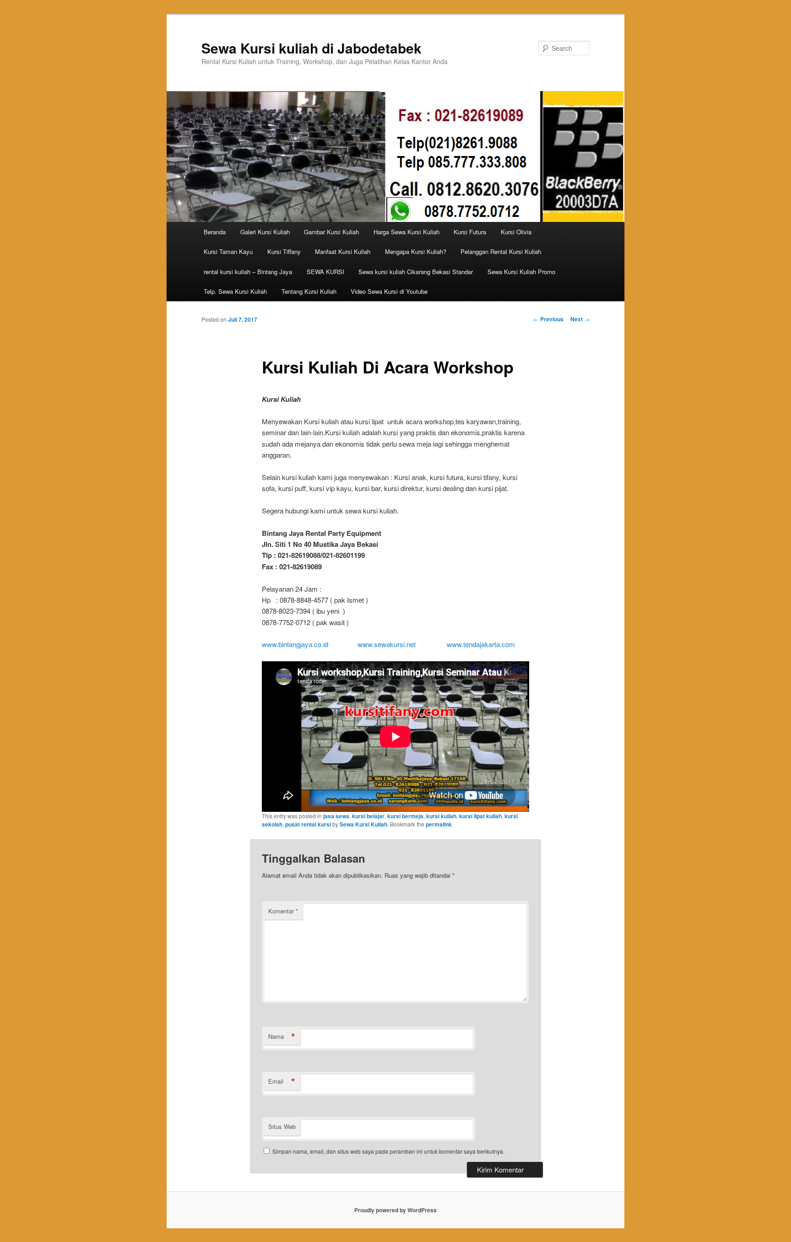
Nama (281, 1036)
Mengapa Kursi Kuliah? (415, 251)
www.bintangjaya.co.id (295, 644)
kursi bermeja (405, 816)
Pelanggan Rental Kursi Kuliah (501, 251)
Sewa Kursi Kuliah (363, 824)
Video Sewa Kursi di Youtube (389, 291)
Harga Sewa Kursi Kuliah (406, 231)
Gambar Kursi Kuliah (331, 231)
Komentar (283, 911)
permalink (439, 824)
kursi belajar (368, 816)
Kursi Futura (470, 231)
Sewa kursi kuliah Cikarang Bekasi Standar (415, 271)
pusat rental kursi (308, 824)
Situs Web (282, 1126)
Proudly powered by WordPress (395, 1210)
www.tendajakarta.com (480, 644)
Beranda (215, 231)
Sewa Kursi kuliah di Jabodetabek (311, 48)
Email (281, 1081)
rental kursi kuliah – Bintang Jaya (248, 271)
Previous (548, 319)
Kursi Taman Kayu (228, 251)
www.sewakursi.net (387, 644)
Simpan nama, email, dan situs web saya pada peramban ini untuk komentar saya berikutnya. (388, 1151)
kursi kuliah (441, 816)
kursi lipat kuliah (480, 816)
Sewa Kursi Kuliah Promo (521, 271)
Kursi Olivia (516, 231)
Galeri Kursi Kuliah (265, 231)
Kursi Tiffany (284, 251)
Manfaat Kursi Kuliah (342, 251)
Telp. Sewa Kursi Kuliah (235, 291)
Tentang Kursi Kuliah (309, 291)
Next (580, 319)
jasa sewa (336, 816)
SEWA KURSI (325, 271)
